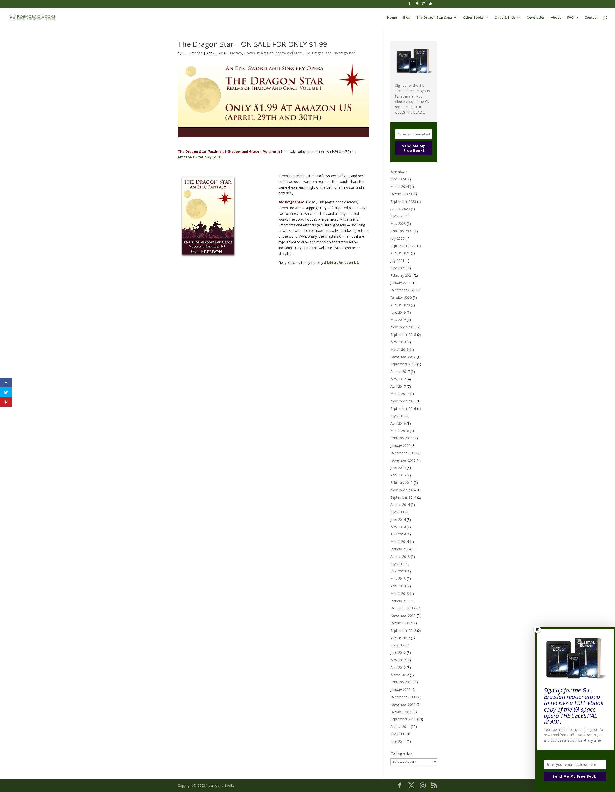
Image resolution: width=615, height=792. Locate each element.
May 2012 (398, 660)
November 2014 (403, 490)
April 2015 (398, 475)
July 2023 (397, 216)
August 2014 (400, 504)
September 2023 (403, 201)
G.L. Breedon (192, 53)
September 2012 (403, 630)
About (556, 18)
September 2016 (403, 408)
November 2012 (403, 615)
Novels (249, 53)
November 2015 (403, 460)
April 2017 (398, 386)
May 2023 (398, 223)
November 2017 (403, 356)
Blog (406, 18)
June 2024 (398, 179)
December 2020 (402, 290)
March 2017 (399, 393)
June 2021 (398, 268)
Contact (591, 18)
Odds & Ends (505, 18)
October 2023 (401, 194)
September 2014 (403, 497)
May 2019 (398, 319)
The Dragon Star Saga (434, 18)
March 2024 (399, 186)
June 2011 (398, 741)
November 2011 (403, 704)
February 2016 (401, 438)
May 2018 (398, 342)
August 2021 (400, 253)
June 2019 (398, 312)
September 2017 (403, 364)
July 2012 (397, 645)
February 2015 (401, 482)
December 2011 (402, 697)
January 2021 (400, 282)
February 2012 (401, 682)
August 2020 (400, 305)
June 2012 (398, 652)
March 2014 (399, 541)
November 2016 (403, 401)
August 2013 (400, 556)
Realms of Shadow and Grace (280, 53)
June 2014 (398, 519)
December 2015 (402, 453)
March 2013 (399, 593)
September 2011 (403, 719)
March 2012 (399, 675)
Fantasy (236, 53)
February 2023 (401, 231)
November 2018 (403, 327)
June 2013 (398, 571)
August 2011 (400, 726)
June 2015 (398, 467)
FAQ (570, 18)
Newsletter (536, 18)
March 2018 (399, 349)
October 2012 (401, 623)
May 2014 (398, 527)
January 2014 (400, 549)
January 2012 (400, 689)
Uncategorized (344, 53)
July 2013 (397, 564)
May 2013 (398, 578)
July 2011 (397, 734)
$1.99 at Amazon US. (341, 262)
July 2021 (397, 260)
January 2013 (400, 601)
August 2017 (400, 371)
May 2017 (398, 379)
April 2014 (398, 534)
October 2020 (401, 297)
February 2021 (401, 275)
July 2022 (397, 238)
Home (392, 18)
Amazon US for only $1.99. (200, 157)
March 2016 (399, 430)
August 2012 (400, 638)
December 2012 (402, 608)
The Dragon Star (318, 53)
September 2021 (403, 245)
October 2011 (401, 712)
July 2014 (397, 512)
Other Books (473, 18)
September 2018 (403, 334)
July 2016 (397, 416)
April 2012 (398, 667)
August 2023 (400, 208)
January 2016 (400, 445)
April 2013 (398, 586)
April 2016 (398, 423)
